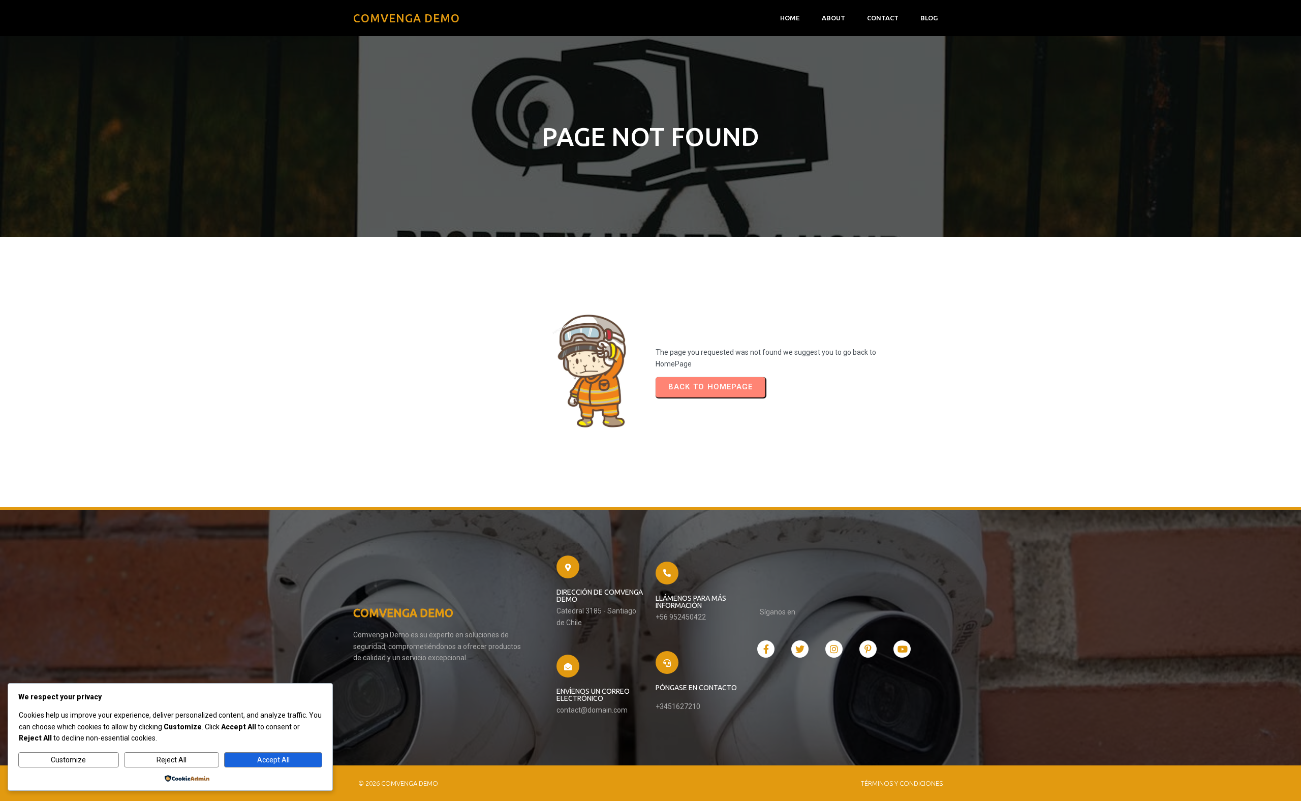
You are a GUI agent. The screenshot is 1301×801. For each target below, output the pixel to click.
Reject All (172, 760)
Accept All (273, 760)
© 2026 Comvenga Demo (398, 783)
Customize (68, 760)
